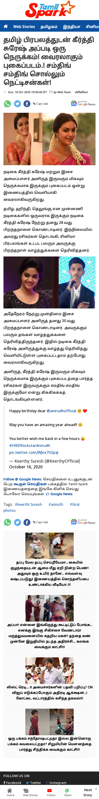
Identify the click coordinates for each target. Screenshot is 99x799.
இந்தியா (71, 27)
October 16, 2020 (26, 467)
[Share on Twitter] (17, 103)
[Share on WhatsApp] (7, 104)
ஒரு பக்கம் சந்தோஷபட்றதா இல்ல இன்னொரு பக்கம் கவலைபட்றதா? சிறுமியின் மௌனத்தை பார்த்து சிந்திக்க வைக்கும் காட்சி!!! (49, 744)
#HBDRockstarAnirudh (29, 446)
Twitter (35, 783)
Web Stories (24, 27)
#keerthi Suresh (28, 504)
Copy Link (41, 103)
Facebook (13, 783)
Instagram (58, 783)
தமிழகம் (49, 27)
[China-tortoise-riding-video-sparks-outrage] (49, 546)
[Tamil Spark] (49, 10)
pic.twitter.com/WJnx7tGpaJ (33, 453)
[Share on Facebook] (26, 103)
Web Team (64, 92)
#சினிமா (81, 92)
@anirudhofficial (61, 411)
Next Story (87, 792)
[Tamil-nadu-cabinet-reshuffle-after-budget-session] (49, 671)
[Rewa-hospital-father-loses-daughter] (49, 609)
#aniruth (55, 504)
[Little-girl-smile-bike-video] (49, 722)
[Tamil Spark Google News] (83, 103)
